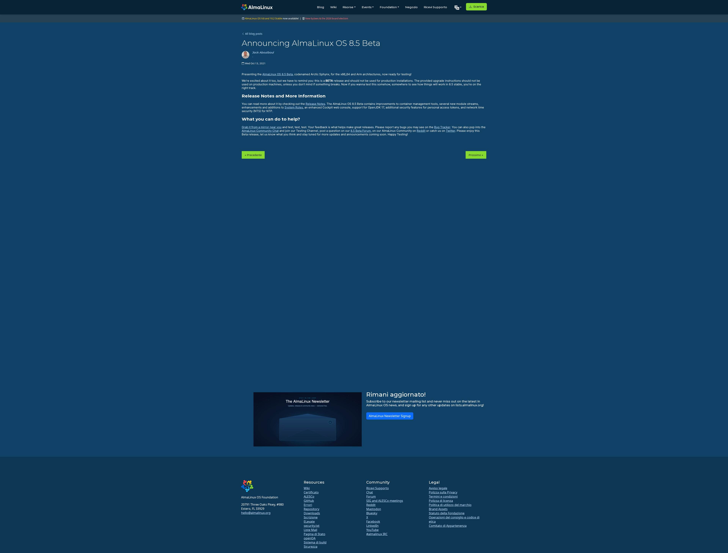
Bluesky (371, 513)
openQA (309, 538)
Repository (311, 509)
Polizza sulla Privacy (443, 492)
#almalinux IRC (377, 534)
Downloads (312, 513)
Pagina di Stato (314, 534)
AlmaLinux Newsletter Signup (390, 416)
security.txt (311, 526)
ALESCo (309, 496)
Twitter (450, 131)
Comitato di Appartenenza (448, 526)
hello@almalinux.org (256, 513)
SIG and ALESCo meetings (384, 501)
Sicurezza (310, 546)
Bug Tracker (442, 127)
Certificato (311, 492)
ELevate (309, 521)
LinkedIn (372, 526)
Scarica (478, 6)
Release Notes (315, 104)
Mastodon (373, 509)
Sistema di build (315, 542)
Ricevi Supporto (435, 7)
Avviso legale (438, 488)
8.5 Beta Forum (361, 131)
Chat (369, 492)
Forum (371, 496)
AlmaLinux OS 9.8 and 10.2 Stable (263, 18)
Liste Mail (310, 530)
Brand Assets (438, 509)
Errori (308, 505)
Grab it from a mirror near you (262, 127)
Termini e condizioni (443, 496)
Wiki (333, 7)
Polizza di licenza (441, 501)
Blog (320, 7)
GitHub (309, 501)
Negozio (411, 7)
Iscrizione (311, 517)
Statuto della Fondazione (446, 513)
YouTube (372, 530)
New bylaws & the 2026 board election (326, 18)
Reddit (421, 131)
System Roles (294, 107)
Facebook (373, 521)
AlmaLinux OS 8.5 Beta (277, 74)
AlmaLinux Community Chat (260, 131)
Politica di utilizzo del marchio (450, 505)
